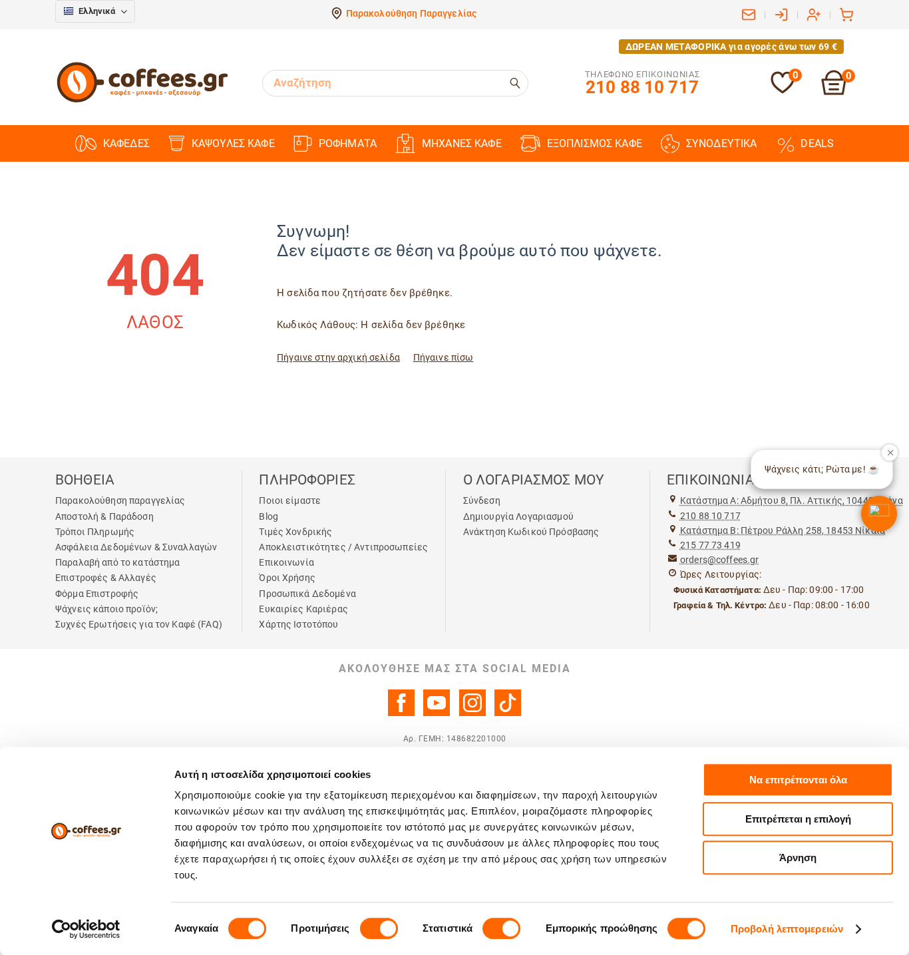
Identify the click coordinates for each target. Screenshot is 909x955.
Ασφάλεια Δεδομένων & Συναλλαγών (136, 547)
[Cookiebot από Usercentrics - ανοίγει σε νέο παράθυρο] (86, 929)
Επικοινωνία (286, 562)
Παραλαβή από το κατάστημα (117, 562)
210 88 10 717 (710, 515)
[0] (783, 91)
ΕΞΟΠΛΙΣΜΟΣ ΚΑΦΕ (594, 143)
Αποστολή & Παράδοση (104, 516)
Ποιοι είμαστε (290, 500)
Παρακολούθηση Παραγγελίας (411, 13)
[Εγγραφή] (814, 14)
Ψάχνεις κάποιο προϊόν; (106, 609)
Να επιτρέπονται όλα (798, 779)
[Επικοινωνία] (748, 14)
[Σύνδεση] (781, 14)
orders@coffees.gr (719, 559)
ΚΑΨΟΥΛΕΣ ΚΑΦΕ (233, 143)
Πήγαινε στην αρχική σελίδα (338, 357)
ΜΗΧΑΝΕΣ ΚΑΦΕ (462, 143)
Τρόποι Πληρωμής (94, 531)
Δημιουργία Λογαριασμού (518, 516)
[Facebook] (401, 712)
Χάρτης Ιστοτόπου (298, 624)
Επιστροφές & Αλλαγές (105, 577)
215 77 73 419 (710, 545)
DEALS (817, 143)
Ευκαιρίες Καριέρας (303, 609)
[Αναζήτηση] (516, 83)
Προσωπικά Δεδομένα (307, 593)
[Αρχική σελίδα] (142, 100)
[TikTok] (507, 712)
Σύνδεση (481, 500)
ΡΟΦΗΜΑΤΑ (348, 143)
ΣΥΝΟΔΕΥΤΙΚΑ (721, 143)
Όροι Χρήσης (287, 577)
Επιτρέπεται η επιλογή (798, 819)
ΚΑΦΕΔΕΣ (126, 143)
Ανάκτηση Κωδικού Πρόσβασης (531, 531)
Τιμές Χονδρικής (295, 531)
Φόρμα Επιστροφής (96, 593)
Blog (268, 516)
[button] (879, 513)
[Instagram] (472, 712)
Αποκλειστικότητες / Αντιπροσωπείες (343, 547)
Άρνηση (798, 857)
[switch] (379, 928)
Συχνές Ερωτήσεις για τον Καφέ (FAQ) (138, 624)
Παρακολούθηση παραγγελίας (120, 500)
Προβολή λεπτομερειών (787, 928)
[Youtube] (436, 712)
